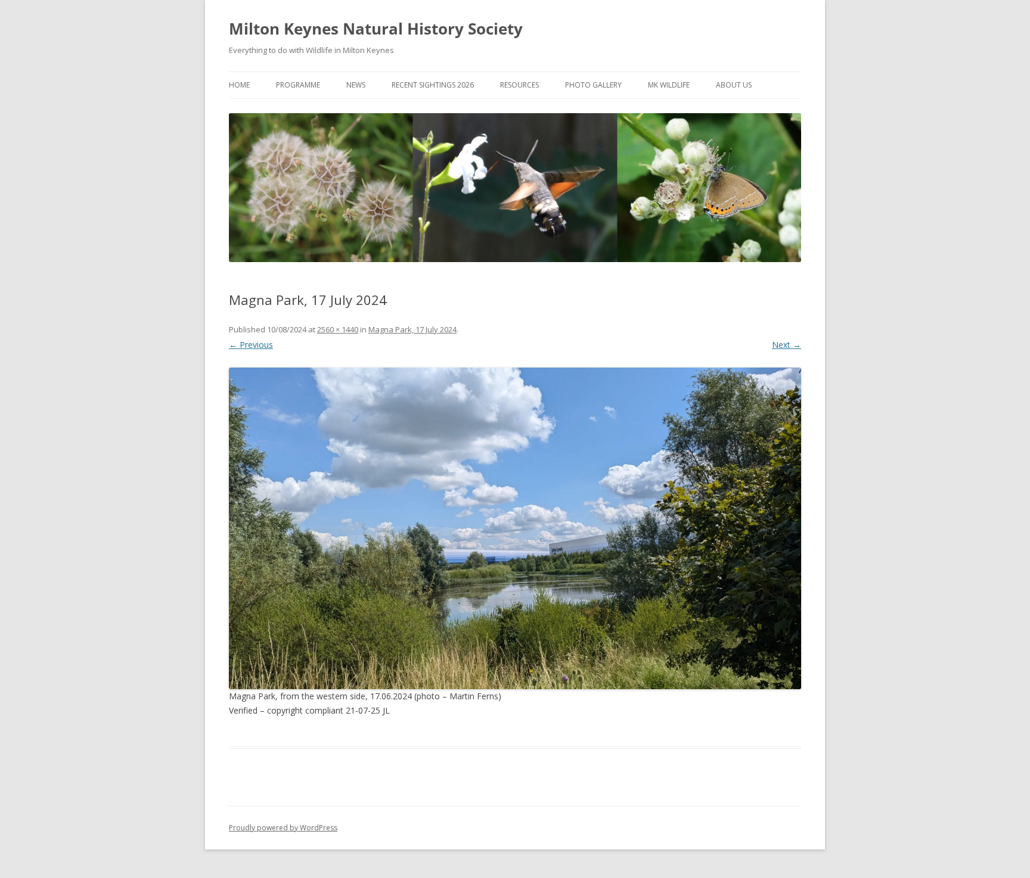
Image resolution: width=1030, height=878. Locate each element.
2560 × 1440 (337, 329)
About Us (734, 85)
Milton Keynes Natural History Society (376, 28)
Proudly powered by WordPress (283, 828)
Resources (519, 85)
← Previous (251, 344)
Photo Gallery (593, 85)
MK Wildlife (669, 85)
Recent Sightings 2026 (433, 85)
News (355, 85)
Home (239, 85)
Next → (786, 344)
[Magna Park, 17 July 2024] (515, 528)
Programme (298, 85)
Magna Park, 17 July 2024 (412, 329)
